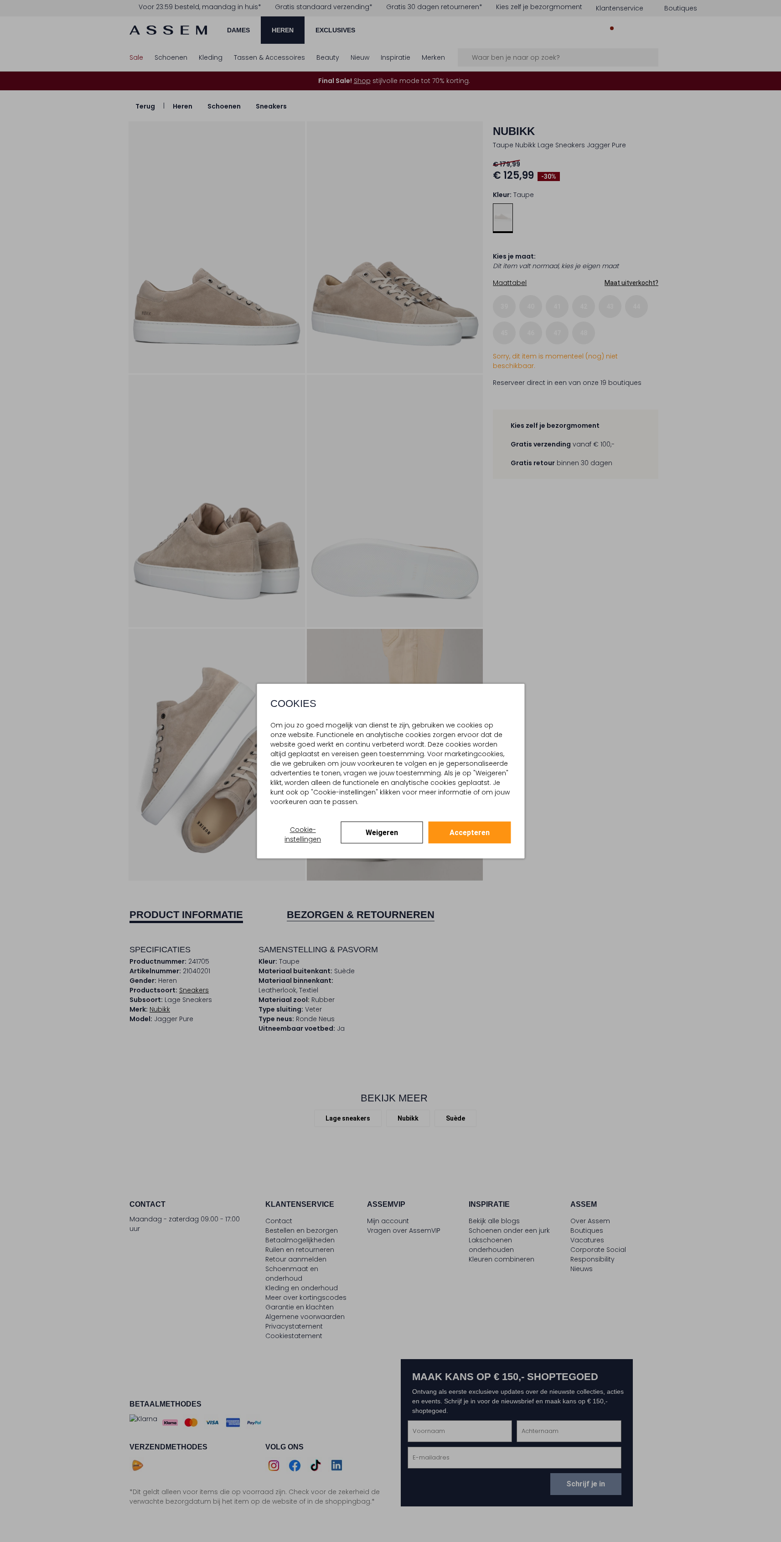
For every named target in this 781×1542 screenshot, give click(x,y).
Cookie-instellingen (302, 834)
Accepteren (470, 832)
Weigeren (382, 832)
